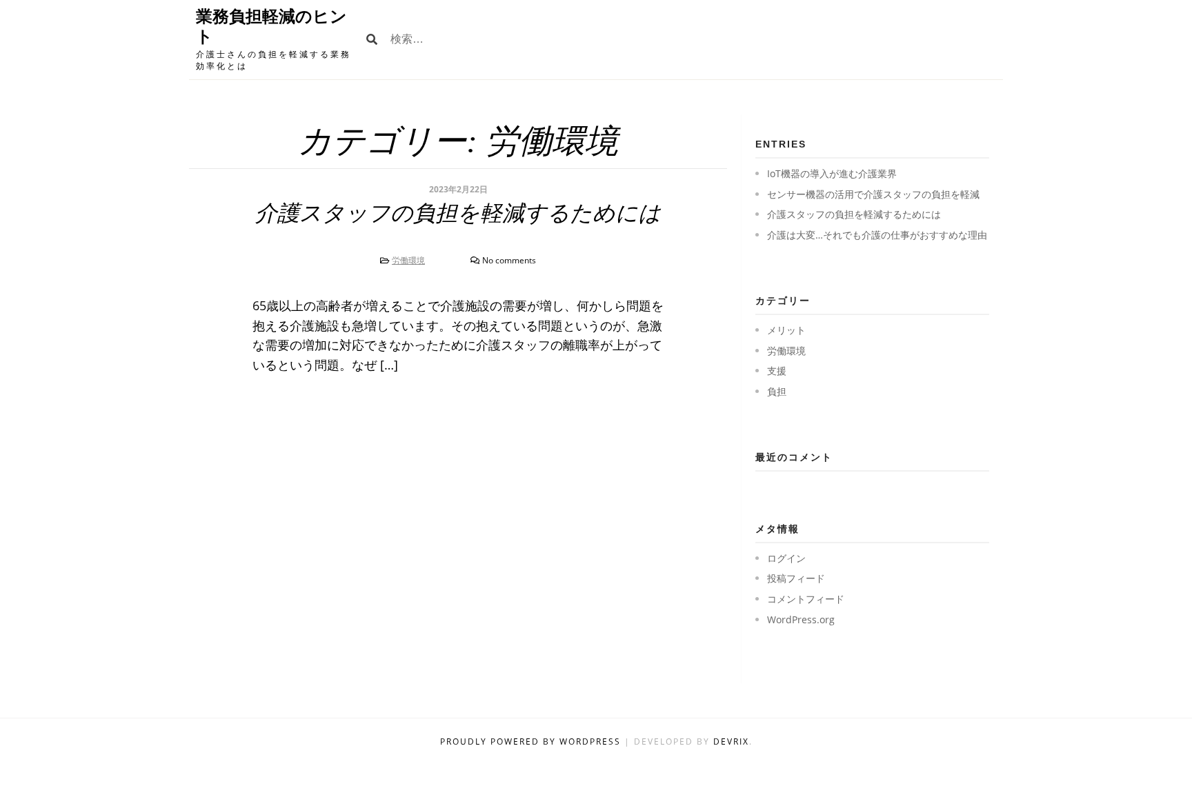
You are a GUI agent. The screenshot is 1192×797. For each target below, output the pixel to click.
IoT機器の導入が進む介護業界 (832, 173)
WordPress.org (801, 619)
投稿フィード (796, 578)
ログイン (786, 558)
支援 (776, 370)
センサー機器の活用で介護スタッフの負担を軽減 (873, 194)
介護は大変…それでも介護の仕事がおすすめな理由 (877, 234)
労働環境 (408, 260)
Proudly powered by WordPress (532, 741)
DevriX (731, 741)
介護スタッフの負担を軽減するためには (458, 213)
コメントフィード (805, 598)
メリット (786, 329)
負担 (776, 391)
